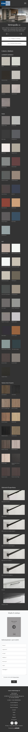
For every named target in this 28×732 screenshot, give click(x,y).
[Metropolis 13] (20, 34)
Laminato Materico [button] (7, 54)
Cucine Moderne (14, 702)
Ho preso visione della (11, 677)
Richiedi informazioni (15, 43)
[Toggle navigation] (25, 3)
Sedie (14, 712)
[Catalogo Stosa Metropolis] (14, 627)
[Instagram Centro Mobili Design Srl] (16, 723)
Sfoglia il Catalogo (15, 38)
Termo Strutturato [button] (8, 383)
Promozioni (14, 719)
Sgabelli (14, 717)
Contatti (14, 710)
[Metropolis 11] (7, 34)
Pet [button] (3, 241)
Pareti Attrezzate (14, 707)
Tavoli (14, 714)
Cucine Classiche (14, 705)
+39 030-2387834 (15, 697)
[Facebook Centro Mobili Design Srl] (12, 723)
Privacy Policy (16, 677)
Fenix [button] (3, 114)
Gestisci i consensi (18, 725)
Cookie (11, 725)
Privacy (7, 725)
